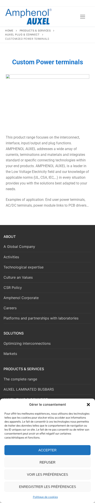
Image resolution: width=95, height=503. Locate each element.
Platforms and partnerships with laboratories (41, 318)
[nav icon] (83, 16)
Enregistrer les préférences (47, 487)
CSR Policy (13, 287)
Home (9, 30)
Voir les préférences (47, 474)
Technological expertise (24, 267)
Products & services (35, 30)
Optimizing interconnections (27, 343)
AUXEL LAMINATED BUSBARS (29, 389)
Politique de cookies (45, 497)
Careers (10, 308)
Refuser (47, 462)
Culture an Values (18, 277)
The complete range (20, 379)
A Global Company (19, 246)
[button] (88, 404)
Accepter (47, 450)
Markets (10, 353)
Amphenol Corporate (21, 298)
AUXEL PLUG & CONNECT (22, 34)
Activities (11, 257)
